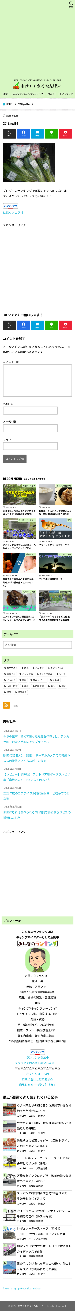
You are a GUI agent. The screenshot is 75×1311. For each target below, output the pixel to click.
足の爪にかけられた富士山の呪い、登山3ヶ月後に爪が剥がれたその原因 (43, 1266)
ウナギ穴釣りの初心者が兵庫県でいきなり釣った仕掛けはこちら (44, 1108)
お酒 (26, 668)
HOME (9, 104)
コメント (11, 361)
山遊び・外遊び (37, 1116)
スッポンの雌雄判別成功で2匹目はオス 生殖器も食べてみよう (43, 1196)
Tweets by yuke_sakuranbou (21, 1288)
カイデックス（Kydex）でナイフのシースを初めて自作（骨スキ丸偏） (43, 1213)
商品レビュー (39, 680)
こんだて (39, 668)
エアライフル (57, 668)
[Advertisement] (37, 39)
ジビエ (62, 674)
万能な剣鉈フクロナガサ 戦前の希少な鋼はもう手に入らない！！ (44, 1178)
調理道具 (22, 692)
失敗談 (56, 680)
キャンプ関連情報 (38, 1168)
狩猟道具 (39, 686)
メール (9, 421)
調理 (9, 692)
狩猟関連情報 (36, 1186)
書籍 (26, 686)
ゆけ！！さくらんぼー (29, 1306)
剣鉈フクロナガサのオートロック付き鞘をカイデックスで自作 (44, 1249)
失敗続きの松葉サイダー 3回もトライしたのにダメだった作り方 (43, 1143)
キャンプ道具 (46, 674)
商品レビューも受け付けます (37, 1084)
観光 (64, 686)
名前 (8, 403)
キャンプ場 (27, 674)
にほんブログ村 (13, 212)
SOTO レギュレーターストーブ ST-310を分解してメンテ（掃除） (43, 1161)
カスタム (11, 674)
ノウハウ (11, 680)
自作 (53, 686)
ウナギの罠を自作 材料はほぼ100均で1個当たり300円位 (44, 1125)
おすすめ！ (12, 668)
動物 (24, 680)
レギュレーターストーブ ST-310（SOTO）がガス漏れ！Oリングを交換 (41, 1231)
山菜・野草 (12, 686)
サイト (7, 439)
